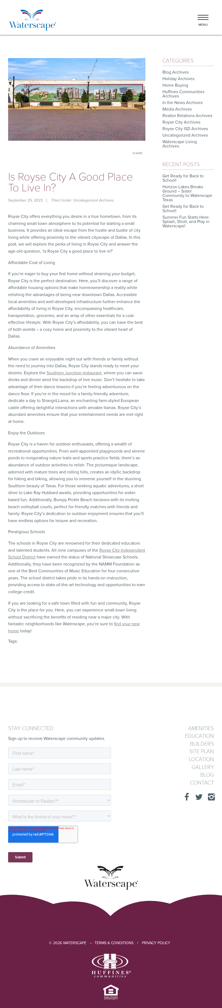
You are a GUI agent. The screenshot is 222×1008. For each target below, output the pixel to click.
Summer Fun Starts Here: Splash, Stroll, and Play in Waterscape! (186, 222)
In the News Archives (182, 102)
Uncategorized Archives (93, 200)
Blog (207, 775)
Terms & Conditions (113, 943)
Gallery (203, 767)
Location (201, 759)
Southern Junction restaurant (74, 373)
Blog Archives (175, 72)
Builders (202, 744)
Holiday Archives (178, 78)
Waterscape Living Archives (179, 144)
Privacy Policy (156, 943)
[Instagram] (210, 797)
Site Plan (201, 752)
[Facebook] (185, 797)
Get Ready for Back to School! (183, 178)
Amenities (201, 728)
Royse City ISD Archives (185, 128)
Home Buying (175, 85)
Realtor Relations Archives (187, 115)
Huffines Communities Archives (183, 94)
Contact (202, 783)
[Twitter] (197, 797)
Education (199, 736)
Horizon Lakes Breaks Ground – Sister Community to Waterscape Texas (187, 193)
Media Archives (177, 109)
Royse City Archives (181, 122)
